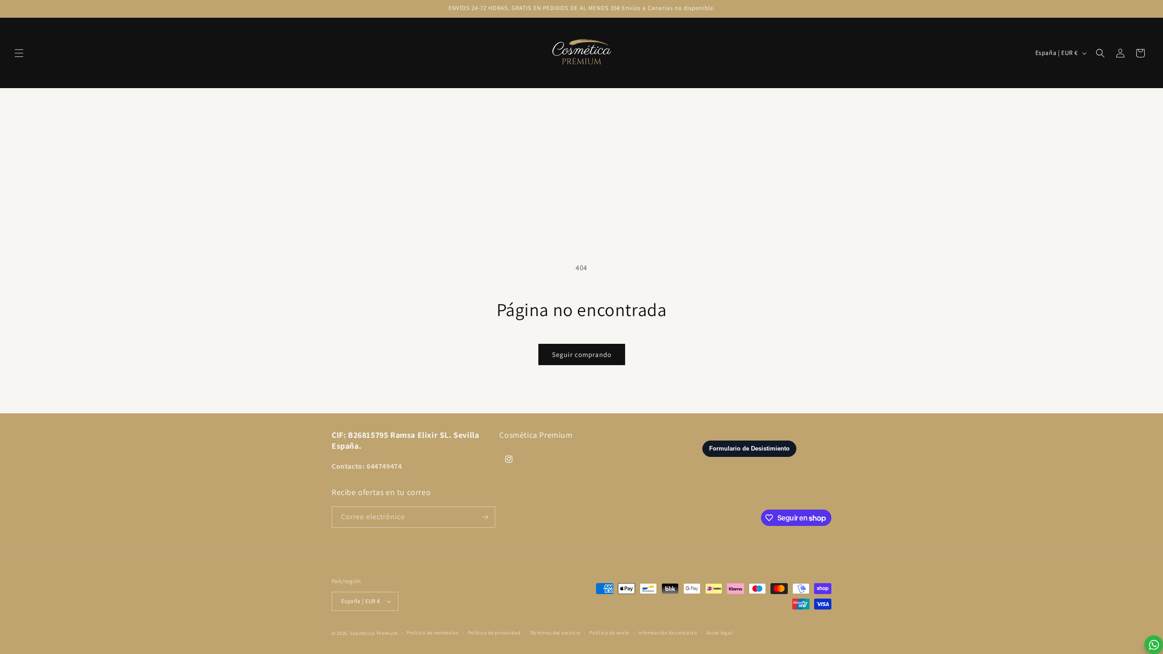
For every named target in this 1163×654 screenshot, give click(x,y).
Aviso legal (719, 632)
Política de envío (609, 632)
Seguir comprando (581, 354)
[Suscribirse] (485, 517)
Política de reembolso (433, 632)
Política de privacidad (494, 632)
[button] (19, 53)
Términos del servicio (555, 632)
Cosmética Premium (374, 633)
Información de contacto (667, 632)
